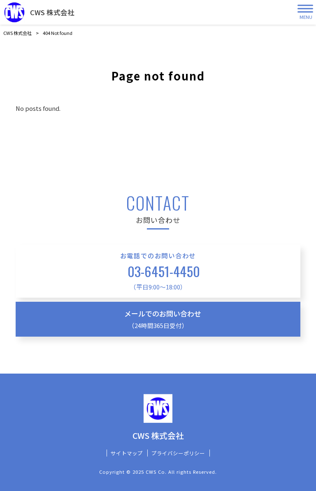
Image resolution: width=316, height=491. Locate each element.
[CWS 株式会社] (14, 12)
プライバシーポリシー (178, 453)
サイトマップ (127, 453)
